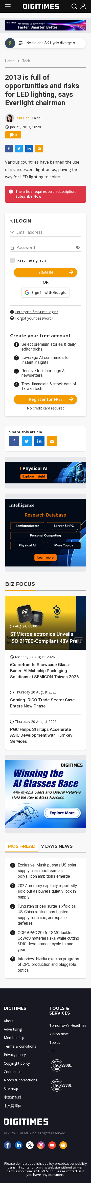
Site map (11, 1088)
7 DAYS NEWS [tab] (57, 846)
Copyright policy (17, 1063)
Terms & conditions (20, 1046)
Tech (26, 61)
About (9, 1020)
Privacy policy (15, 1054)
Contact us (12, 1071)
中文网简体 (12, 1105)
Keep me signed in (32, 260)
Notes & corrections (20, 1080)
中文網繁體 (12, 1097)
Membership (14, 1037)
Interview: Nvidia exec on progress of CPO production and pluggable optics (48, 964)
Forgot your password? (34, 318)
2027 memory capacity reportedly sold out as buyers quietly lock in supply (47, 891)
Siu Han (23, 118)
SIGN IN (45, 272)
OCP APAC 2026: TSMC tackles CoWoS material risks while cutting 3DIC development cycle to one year (48, 941)
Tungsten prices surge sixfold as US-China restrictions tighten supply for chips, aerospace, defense (47, 915)
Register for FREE (45, 399)
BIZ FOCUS (20, 584)
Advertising (13, 1029)
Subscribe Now (28, 196)
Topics (54, 1042)
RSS (52, 1050)
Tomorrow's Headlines (67, 1025)
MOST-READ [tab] (22, 846)
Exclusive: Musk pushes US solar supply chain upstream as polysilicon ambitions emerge (47, 871)
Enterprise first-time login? (36, 311)
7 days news (59, 1033)
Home (10, 61)
